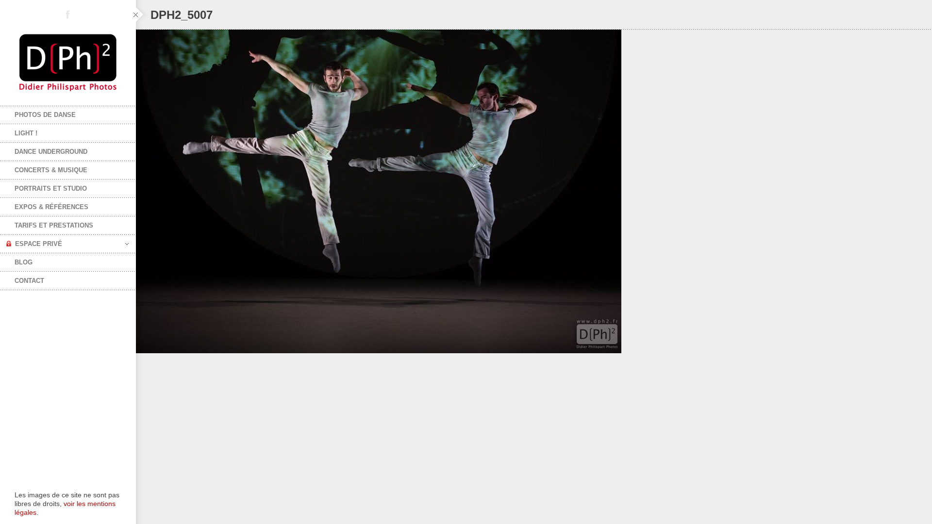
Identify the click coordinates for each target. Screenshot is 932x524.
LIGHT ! (26, 133)
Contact (29, 280)
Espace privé (38, 243)
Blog (24, 262)
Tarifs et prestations (54, 225)
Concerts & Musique (51, 170)
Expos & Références (51, 207)
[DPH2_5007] (534, 191)
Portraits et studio (51, 188)
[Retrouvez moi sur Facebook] (68, 14)
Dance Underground (51, 151)
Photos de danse (45, 114)
